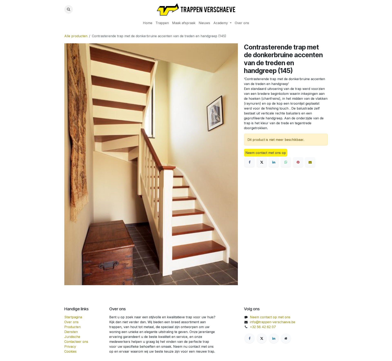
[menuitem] (147, 23)
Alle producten (75, 36)
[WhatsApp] (286, 162)
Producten (72, 327)
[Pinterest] (298, 162)
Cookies (70, 351)
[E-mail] (310, 162)
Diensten (71, 332)
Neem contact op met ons (270, 317)
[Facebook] (249, 162)
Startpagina (73, 317)
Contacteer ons (76, 342)
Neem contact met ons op (265, 153)
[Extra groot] (286, 338)
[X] (262, 162)
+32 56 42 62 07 (263, 327)
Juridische (72, 337)
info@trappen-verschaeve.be (272, 322)
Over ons (71, 322)
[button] (68, 9)
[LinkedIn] (274, 162)
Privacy (70, 346)
